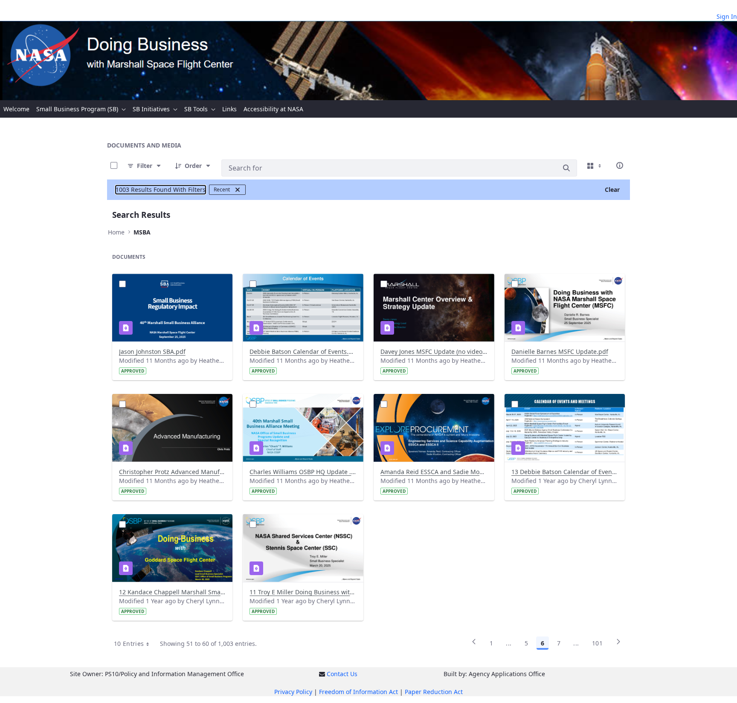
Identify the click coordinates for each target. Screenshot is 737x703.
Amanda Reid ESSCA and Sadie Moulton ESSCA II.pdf (433, 472)
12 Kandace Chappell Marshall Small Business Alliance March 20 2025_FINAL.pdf (172, 592)
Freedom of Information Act (358, 692)
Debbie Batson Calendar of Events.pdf (303, 351)
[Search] (566, 168)
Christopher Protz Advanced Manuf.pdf (172, 472)
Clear (612, 189)
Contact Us (342, 674)
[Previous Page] (474, 644)
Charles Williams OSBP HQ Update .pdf (303, 472)
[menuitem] (16, 109)
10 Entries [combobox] (129, 643)
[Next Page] (618, 644)
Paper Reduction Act (434, 692)
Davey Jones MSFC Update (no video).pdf (433, 351)
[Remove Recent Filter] (237, 189)
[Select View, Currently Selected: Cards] (595, 165)
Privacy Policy (293, 692)
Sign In (727, 16)
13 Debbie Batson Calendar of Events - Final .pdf (564, 472)
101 (597, 643)
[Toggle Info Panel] (620, 165)
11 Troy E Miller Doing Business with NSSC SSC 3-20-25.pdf (303, 592)
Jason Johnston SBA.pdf (152, 351)
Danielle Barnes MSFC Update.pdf (559, 351)
